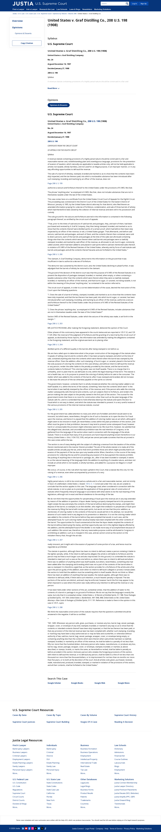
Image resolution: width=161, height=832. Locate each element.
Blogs (116, 766)
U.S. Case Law (31, 13)
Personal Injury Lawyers (22, 770)
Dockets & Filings (20, 804)
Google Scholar (54, 683)
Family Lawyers (19, 766)
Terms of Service (116, 829)
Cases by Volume (88, 715)
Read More (52, 88)
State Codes (51, 786)
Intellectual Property (88, 759)
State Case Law (53, 790)
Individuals (52, 745)
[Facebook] (29, 828)
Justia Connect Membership (125, 783)
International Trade (88, 763)
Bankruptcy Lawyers (21, 749)
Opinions (17, 27)
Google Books (77, 683)
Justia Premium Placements (125, 790)
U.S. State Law (53, 779)
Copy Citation (27, 43)
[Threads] (35, 828)
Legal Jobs (84, 783)
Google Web (100, 683)
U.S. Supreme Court (44, 13)
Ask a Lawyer (32, 9)
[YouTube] (26, 828)
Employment (85, 756)
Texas (49, 804)
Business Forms (87, 790)
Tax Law (83, 770)
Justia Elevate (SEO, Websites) (126, 793)
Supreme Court (19, 793)
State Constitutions (54, 783)
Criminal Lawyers (20, 756)
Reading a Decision (123, 722)
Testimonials (119, 804)
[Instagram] (32, 828)
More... (15, 773)
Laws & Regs (74, 9)
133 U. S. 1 (90, 484)
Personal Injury (53, 770)
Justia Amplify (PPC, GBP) (124, 797)
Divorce (50, 756)
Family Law (51, 766)
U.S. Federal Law (20, 779)
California (51, 793)
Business (84, 745)
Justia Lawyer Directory (124, 786)
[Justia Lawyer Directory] (45, 828)
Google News (124, 683)
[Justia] (23, 4)
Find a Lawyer (18, 9)
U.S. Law (21, 13)
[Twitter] (42, 828)
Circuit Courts (18, 797)
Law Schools (62, 9)
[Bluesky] (39, 828)
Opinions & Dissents (58, 105)
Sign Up (144, 3)
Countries (84, 804)
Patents (83, 797)
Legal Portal (89, 829)
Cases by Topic (54, 715)
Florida (49, 797)
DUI (48, 759)
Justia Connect (78, 829)
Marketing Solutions (102, 9)
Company (99, 829)
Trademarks (85, 800)
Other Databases (88, 779)
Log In (134, 3)
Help (106, 829)
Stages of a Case (88, 722)
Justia (15, 13)
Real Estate (85, 766)
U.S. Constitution (19, 783)
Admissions (119, 752)
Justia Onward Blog (122, 800)
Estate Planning (53, 763)
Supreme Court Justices (24, 722)
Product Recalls (86, 793)
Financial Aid (119, 756)
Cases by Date (20, 715)
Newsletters (87, 9)
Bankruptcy (51, 749)
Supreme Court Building (58, 722)
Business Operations (89, 752)
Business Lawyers (20, 752)
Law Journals (119, 763)
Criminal (50, 752)
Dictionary (118, 749)
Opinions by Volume (60, 13)
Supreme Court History (125, 715)
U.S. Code (16, 786)
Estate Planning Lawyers (23, 763)
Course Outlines (121, 759)
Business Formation (88, 749)
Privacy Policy (129, 829)
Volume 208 (72, 13)
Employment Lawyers (21, 759)
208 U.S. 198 (94, 121)
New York (51, 800)
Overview (17, 20)
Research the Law (47, 9)
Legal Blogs (85, 786)
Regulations (17, 790)
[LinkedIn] (23, 828)
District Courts (19, 800)
